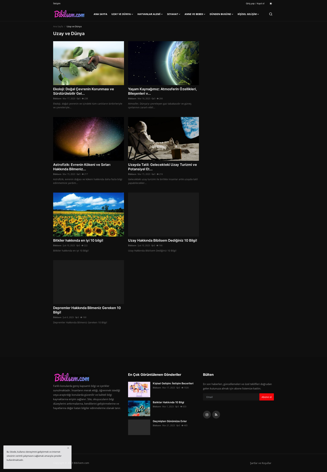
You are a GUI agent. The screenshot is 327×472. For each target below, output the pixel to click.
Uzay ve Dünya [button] (121, 14)
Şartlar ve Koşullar (260, 463)
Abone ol (267, 397)
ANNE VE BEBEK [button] (194, 14)
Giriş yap (250, 3)
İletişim (56, 3)
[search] (271, 14)
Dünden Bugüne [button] (220, 14)
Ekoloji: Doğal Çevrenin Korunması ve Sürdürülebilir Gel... (83, 91)
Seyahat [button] (172, 14)
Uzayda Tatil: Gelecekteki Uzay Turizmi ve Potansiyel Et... (162, 167)
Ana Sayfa (100, 14)
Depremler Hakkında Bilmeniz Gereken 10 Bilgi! (87, 310)
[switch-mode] (271, 3)
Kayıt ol (260, 3)
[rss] (216, 415)
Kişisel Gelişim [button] (247, 14)
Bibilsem (57, 98)
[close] (68, 448)
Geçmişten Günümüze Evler (170, 421)
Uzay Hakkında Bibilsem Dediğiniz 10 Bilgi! (162, 240)
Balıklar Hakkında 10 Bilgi (168, 402)
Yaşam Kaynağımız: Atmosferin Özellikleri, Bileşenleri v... (162, 91)
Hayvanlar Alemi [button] (148, 14)
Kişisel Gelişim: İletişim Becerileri (173, 383)
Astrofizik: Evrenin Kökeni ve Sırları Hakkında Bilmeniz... (81, 167)
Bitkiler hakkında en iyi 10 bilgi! (78, 240)
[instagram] (207, 415)
